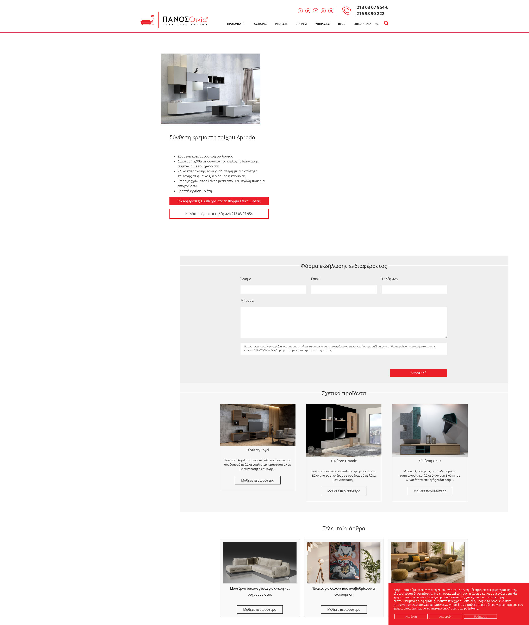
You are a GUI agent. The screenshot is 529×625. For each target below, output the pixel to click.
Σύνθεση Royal (257, 450)
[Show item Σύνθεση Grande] (344, 430)
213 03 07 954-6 (372, 7)
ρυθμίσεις (471, 608)
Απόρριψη (445, 616)
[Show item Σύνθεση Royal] (257, 425)
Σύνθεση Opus (430, 461)
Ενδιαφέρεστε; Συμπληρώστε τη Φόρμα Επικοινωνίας (219, 201)
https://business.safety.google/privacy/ (420, 605)
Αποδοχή (411, 616)
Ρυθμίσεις (480, 616)
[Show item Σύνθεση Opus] (430, 430)
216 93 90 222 (370, 13)
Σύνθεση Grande (344, 461)
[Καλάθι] (382, 24)
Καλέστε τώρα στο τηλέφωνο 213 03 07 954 (219, 213)
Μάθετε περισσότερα (259, 609)
